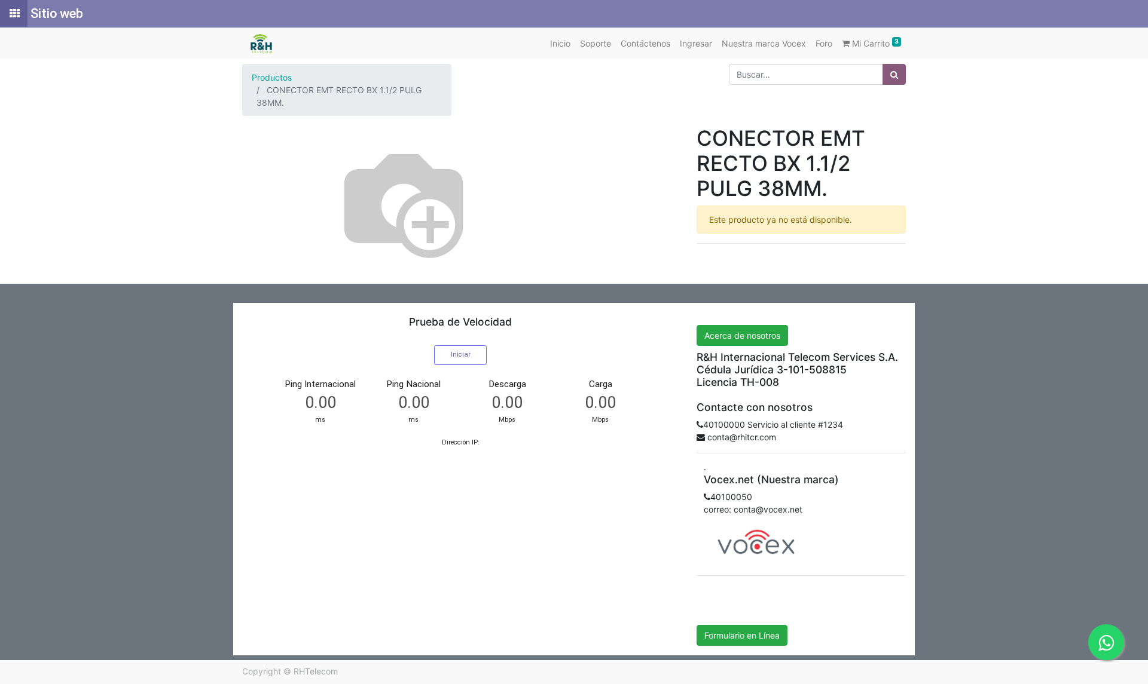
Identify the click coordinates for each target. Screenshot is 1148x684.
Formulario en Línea (742, 635)
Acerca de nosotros (742, 335)
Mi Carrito (874, 43)
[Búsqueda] (894, 74)
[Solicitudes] (14, 13)
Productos (272, 77)
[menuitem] (560, 43)
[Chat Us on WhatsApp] (1106, 642)
